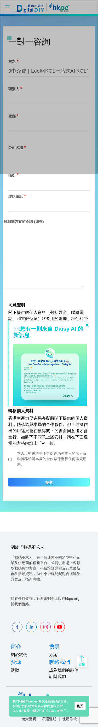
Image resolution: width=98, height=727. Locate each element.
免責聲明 (28, 719)
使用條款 (69, 719)
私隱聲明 (49, 719)
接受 (80, 706)
